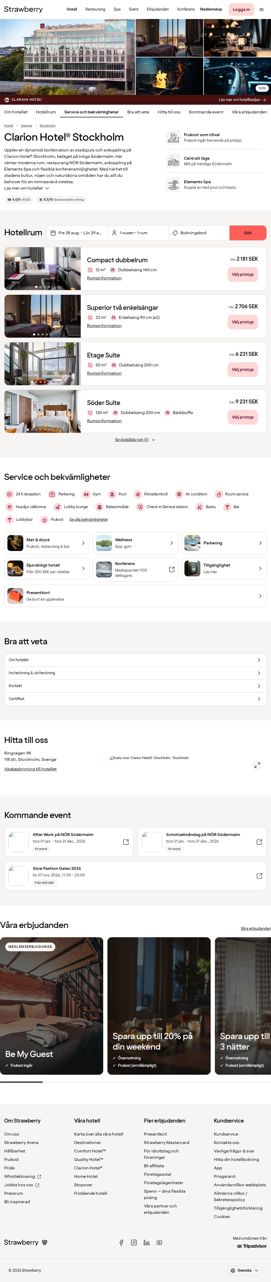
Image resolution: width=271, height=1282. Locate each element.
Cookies (222, 1217)
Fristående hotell (90, 1193)
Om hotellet (16, 112)
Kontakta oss (226, 1143)
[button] (42, 268)
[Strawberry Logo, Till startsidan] (23, 9)
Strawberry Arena (21, 1143)
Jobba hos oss (18, 1185)
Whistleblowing (19, 1176)
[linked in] (146, 1242)
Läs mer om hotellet (23, 188)
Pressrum (13, 1193)
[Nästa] (73, 268)
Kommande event (206, 112)
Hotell (8, 126)
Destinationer (87, 1143)
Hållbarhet (14, 1151)
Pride (9, 1168)
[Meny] (261, 9)
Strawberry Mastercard (166, 1143)
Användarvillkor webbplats (240, 1185)
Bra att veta (138, 112)
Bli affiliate (154, 1166)
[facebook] (121, 1242)
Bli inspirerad (17, 1202)
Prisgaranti (225, 1176)
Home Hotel (86, 1176)
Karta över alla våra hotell (98, 1134)
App (218, 1168)
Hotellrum (46, 112)
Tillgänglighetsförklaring (238, 1208)
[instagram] (134, 1242)
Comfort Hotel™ (90, 1151)
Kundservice (226, 1134)
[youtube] (159, 1242)
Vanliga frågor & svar (234, 1151)
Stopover (83, 1185)
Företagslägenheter (163, 1183)
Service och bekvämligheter (91, 112)
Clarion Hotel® (88, 1168)
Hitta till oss (169, 112)
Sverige (26, 126)
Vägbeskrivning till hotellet (30, 769)
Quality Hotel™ (88, 1159)
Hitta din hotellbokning (236, 1159)
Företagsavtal (157, 1174)
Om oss (11, 1134)
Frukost (11, 1159)
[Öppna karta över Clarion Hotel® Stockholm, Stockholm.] (257, 765)
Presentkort (155, 1134)
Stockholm (48, 126)
